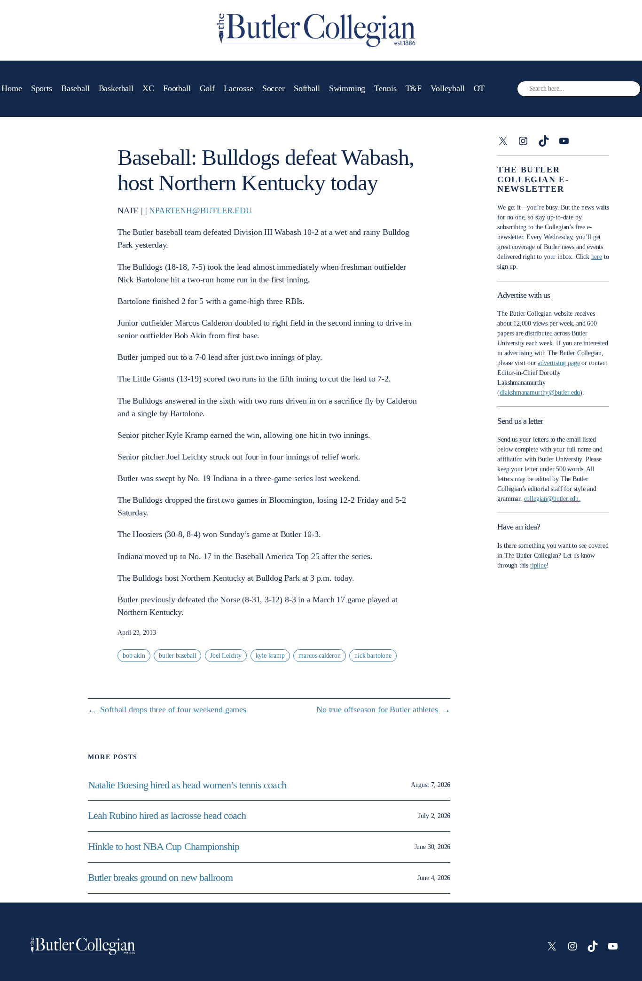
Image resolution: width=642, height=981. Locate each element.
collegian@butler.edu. (552, 498)
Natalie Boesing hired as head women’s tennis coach (188, 785)
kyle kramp (270, 655)
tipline (538, 565)
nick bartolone (372, 655)
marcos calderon (319, 655)
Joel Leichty (226, 655)
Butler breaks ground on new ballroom (160, 877)
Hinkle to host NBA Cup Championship (163, 846)
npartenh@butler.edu (200, 210)
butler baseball (177, 655)
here (596, 256)
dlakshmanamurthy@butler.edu (540, 392)
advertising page (558, 362)
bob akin (134, 655)
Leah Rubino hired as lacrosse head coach (167, 815)
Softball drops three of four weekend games (173, 709)
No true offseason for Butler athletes (377, 709)
